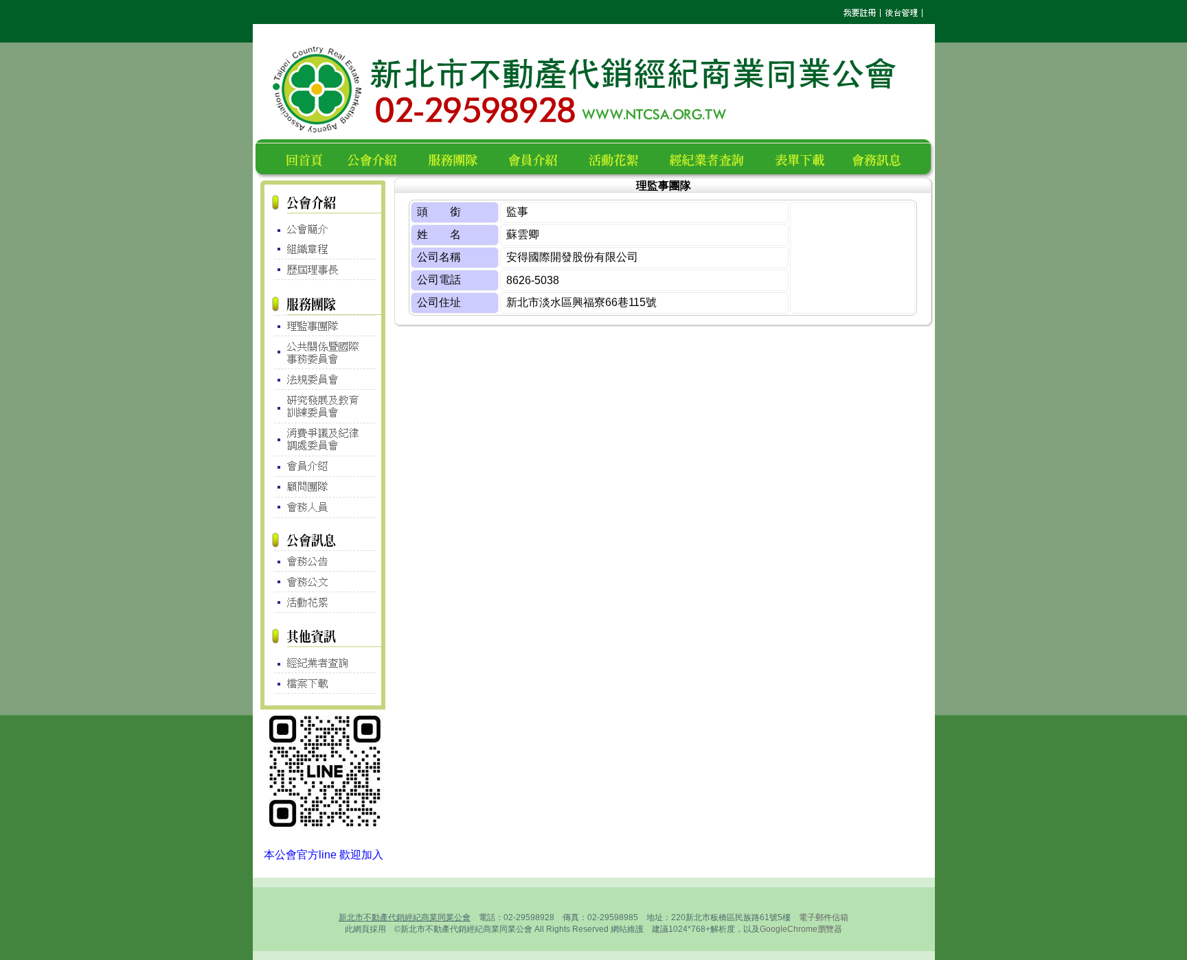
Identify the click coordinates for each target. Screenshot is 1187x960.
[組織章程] (322, 249)
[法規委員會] (322, 379)
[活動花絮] (322, 603)
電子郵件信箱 (823, 917)
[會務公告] (322, 561)
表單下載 (803, 158)
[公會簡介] (322, 226)
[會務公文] (322, 582)
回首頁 (307, 158)
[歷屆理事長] (322, 270)
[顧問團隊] (322, 488)
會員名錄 (539, 158)
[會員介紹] (322, 467)
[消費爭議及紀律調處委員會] (322, 439)
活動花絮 (619, 158)
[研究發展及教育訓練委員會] (322, 406)
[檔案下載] (322, 683)
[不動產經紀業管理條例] (322, 659)
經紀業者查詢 (713, 158)
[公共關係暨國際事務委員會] (322, 352)
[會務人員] (322, 508)
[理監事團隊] (322, 325)
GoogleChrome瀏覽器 (801, 929)
